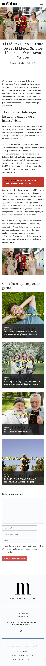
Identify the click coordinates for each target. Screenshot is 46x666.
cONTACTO (23, 616)
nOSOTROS (23, 614)
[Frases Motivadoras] (9, 3)
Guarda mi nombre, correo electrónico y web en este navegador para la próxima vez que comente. (24, 549)
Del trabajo (31, 63)
